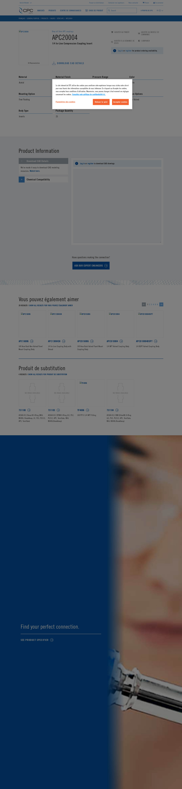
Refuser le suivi (101, 102)
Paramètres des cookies (65, 102)
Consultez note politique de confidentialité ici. (88, 94)
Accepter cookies (120, 102)
